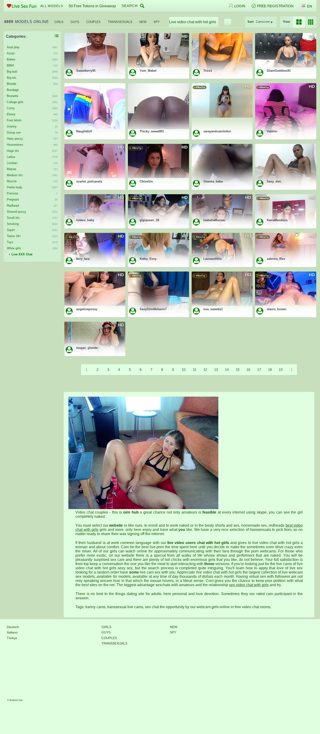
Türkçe (12, 638)
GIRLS (106, 627)
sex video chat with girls (249, 585)
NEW (173, 627)
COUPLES (109, 638)
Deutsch (13, 627)
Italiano (12, 632)
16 (248, 370)
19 (281, 370)
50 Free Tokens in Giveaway (92, 6)
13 (216, 370)
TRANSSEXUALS (114, 643)
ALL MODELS (51, 6)
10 (184, 370)
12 (205, 370)
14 (227, 370)
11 (194, 370)
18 (270, 370)
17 (259, 370)
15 (237, 370)
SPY (156, 22)
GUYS (106, 632)
